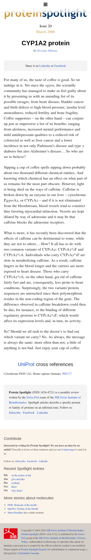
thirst (14, 486)
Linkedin (44, 66)
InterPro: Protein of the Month (23, 508)
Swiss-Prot (32, 397)
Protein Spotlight (29, 534)
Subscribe (15, 412)
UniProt (26, 364)
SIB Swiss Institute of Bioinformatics (65, 530)
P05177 (67, 374)
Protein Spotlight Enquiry (34, 549)
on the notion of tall (21, 475)
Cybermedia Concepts (28, 553)
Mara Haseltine (15, 512)
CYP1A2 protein (46, 43)
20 (49, 25)
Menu (45, 6)
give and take (18, 479)
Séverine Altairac (47, 50)
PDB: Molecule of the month (22, 504)
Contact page (67, 449)
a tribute (15, 483)
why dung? (17, 490)
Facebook (60, 66)
